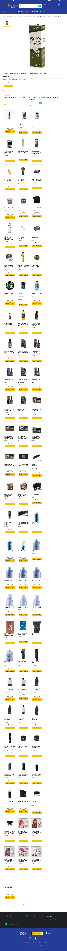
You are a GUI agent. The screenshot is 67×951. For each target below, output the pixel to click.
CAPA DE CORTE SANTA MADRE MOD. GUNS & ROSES (36, 832)
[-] (3, 83)
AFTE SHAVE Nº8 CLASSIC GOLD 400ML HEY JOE (23, 324)
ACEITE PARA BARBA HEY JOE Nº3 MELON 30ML (9, 381)
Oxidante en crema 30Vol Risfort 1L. (22, 579)
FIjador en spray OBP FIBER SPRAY (36, 719)
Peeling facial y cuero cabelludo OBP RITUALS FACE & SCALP (36, 803)
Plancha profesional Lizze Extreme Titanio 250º (23, 523)
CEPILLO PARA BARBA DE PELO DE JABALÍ (36, 180)
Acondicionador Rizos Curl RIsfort (9, 551)
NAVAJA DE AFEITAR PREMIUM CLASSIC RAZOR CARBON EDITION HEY (36, 466)
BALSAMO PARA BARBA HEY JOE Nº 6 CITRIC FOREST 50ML (36, 437)
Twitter (47, 942)
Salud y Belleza (13, 90)
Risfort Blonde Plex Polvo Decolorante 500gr (9, 209)
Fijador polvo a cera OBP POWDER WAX (22, 775)
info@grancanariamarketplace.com (10, 0)
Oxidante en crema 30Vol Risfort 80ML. (23, 607)
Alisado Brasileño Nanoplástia (22, 123)
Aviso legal (20, 942)
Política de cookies (27, 942)
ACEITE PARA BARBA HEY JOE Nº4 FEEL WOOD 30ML (23, 381)
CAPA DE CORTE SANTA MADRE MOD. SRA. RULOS (22, 832)
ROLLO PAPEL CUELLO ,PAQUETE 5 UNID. (23, 152)
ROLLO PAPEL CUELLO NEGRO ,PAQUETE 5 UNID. (9, 523)
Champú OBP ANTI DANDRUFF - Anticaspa (8, 691)
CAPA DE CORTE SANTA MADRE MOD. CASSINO (36, 860)
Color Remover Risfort (8, 662)
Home (4, 16)
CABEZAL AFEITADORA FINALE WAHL (36, 236)
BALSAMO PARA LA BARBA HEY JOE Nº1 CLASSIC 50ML (36, 409)
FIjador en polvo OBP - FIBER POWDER (9, 775)
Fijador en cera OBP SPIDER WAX (36, 747)
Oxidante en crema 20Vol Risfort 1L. (9, 579)
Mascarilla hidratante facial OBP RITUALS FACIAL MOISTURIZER (9, 832)
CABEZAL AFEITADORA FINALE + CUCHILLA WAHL (9, 266)
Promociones (35, 11)
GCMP (49, 0)
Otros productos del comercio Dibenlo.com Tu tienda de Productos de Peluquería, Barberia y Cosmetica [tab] (31, 98)
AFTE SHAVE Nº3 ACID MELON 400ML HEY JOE (36, 295)
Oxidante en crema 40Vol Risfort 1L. (36, 579)
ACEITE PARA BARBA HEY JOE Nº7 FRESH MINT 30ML (23, 409)
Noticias (28, 11)
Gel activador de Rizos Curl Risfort (8, 123)
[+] (8, 83)
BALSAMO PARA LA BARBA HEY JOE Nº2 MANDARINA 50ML (9, 437)
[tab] (7, 23)
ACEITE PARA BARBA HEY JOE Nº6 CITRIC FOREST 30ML (9, 409)
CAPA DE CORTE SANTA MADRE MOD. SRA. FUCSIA (22, 860)
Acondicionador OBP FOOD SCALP (9, 719)
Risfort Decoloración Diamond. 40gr (23, 634)
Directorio (21, 11)
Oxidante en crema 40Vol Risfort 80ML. (36, 607)
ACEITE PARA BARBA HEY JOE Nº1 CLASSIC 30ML (23, 352)
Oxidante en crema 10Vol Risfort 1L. (36, 551)
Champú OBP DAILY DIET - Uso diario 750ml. (8, 803)
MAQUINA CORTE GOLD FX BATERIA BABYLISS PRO (23, 266)
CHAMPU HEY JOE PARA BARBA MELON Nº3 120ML (9, 352)
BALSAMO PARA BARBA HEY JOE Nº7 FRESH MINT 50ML (9, 466)
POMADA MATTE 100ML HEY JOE (35, 266)
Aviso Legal (61, 0)
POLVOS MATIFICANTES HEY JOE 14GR (22, 295)
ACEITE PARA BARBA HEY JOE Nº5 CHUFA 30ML (36, 381)
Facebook (41, 942)
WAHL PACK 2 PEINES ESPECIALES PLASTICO (23, 237)
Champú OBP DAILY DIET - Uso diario (22, 690)
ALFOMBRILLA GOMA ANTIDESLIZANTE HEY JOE (23, 466)
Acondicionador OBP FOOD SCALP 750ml (36, 775)
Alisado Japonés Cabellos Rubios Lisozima (8, 495)
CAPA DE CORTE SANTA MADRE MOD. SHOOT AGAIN (9, 860)
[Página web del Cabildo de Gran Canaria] (35, 938)
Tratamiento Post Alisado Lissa (8, 152)
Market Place (9, 12)
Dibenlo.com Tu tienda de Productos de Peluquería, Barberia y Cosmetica (22, 16)
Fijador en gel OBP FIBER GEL (22, 719)
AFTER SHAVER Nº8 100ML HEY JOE (8, 324)
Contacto (55, 0)
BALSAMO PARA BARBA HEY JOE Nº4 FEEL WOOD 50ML (22, 437)
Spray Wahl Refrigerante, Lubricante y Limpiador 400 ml (8, 237)
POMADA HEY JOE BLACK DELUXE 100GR (9, 294)
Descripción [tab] (6, 95)
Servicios (42, 11)
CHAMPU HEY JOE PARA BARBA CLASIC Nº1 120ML (36, 324)
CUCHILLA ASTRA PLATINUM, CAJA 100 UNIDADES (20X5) (36, 152)
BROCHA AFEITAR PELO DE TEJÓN (22, 180)
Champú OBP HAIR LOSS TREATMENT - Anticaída (36, 691)
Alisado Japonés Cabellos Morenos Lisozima (22, 495)
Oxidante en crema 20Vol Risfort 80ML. (9, 607)
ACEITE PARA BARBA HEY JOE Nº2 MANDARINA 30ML (36, 352)
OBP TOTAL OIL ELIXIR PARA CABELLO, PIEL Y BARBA (23, 803)
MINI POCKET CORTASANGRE (8, 180)
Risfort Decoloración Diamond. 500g (23, 208)
